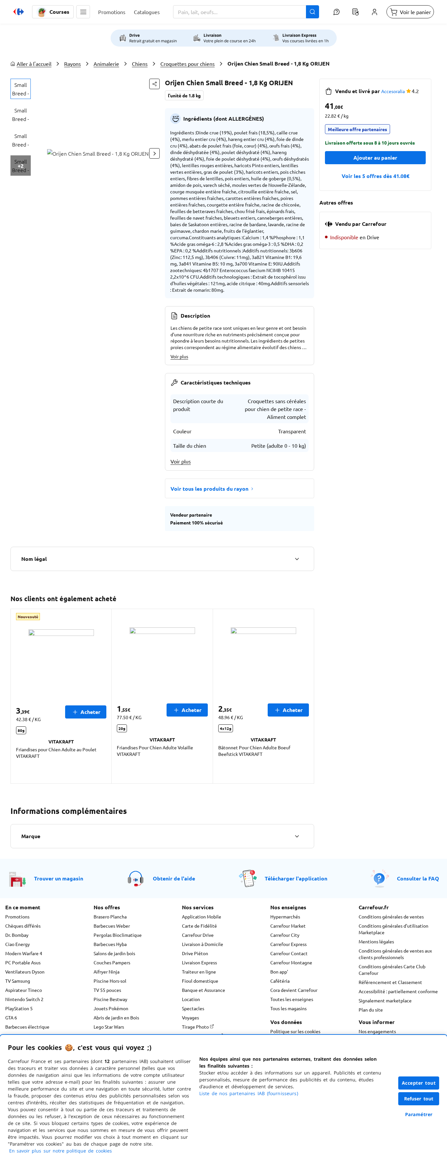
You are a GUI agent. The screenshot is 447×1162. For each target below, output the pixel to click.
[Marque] (296, 836)
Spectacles (193, 1008)
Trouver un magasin (58, 878)
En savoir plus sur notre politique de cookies (60, 1151)
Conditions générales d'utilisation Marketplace (393, 929)
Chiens (140, 63)
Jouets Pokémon (111, 1008)
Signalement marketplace (385, 1000)
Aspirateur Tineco (23, 990)
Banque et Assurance (203, 990)
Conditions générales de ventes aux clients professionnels (395, 954)
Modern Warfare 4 (23, 953)
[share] (154, 84)
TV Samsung (17, 981)
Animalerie (106, 63)
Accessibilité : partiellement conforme (398, 991)
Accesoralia (393, 91)
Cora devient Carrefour (293, 990)
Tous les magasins (288, 1008)
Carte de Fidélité (199, 926)
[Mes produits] (355, 11)
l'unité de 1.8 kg (184, 95)
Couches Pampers (112, 962)
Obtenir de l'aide (174, 878)
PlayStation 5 (19, 1008)
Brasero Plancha (110, 916)
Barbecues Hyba (110, 944)
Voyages (190, 1017)
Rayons (72, 63)
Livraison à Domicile (202, 944)
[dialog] (223, 1098)
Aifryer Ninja (106, 972)
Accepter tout (419, 1083)
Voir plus (179, 356)
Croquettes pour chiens (187, 63)
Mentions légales (376, 941)
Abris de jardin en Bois (116, 1017)
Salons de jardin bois (114, 953)
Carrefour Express (288, 944)
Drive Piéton (195, 953)
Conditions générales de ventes (391, 916)
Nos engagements (377, 1031)
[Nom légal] (296, 558)
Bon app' (279, 972)
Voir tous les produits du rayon (209, 488)
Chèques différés (23, 926)
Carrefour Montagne (291, 962)
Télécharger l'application (296, 878)
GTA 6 (11, 1017)
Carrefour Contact (289, 953)
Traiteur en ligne (199, 972)
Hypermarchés (285, 916)
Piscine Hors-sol (110, 981)
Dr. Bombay (16, 935)
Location (191, 999)
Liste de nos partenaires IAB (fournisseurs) (248, 1093)
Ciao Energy (17, 944)
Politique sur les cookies (295, 1031)
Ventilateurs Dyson (25, 972)
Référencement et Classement (390, 982)
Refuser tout (419, 1098)
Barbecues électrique (27, 1027)
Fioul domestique (200, 981)
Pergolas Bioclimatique (118, 935)
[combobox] (246, 11)
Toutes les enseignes (291, 999)
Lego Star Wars (109, 1027)
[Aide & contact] (336, 11)
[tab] (20, 89)
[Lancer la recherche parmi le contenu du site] (312, 12)
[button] (83, 11)
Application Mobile (201, 916)
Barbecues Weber (112, 926)
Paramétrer (419, 1114)
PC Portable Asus (23, 962)
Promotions (17, 916)
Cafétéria (280, 981)
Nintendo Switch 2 (24, 999)
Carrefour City (284, 935)
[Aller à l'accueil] (18, 11)
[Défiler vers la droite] (154, 153)
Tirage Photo (196, 1027)
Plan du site (371, 1010)
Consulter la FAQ (418, 878)
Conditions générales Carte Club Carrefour (392, 969)
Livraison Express (199, 962)
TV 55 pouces (107, 990)
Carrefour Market (288, 926)
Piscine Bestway (110, 999)
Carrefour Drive (198, 935)
